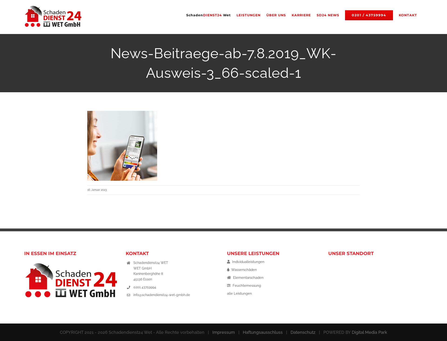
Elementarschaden (248, 278)
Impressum (223, 332)
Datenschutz (303, 332)
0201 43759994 (144, 287)
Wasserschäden (243, 270)
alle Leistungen (239, 293)
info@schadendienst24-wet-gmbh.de (161, 295)
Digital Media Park (369, 332)
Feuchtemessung (246, 285)
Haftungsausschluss (263, 332)
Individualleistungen (247, 262)
